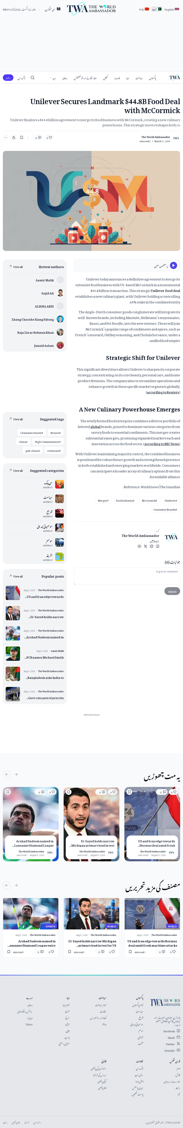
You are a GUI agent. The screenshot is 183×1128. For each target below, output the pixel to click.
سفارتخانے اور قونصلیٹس (85, 77)
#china (23, 441)
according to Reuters (163, 391)
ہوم (178, 1068)
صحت (140, 1043)
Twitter (170, 1043)
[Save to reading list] (22, 137)
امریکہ (67, 1017)
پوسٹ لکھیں (137, 1094)
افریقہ (67, 1011)
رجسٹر (8, 77)
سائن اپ (139, 1074)
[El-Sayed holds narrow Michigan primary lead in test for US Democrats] (35, 613)
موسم (140, 1030)
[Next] (7, 774)
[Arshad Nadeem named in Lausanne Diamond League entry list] (35, 633)
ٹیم (179, 1094)
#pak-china (33, 450)
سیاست (139, 1011)
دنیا (127, 77)
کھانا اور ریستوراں (98, 1017)
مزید (54, 77)
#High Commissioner (48, 441)
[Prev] (16, 774)
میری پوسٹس (137, 1087)
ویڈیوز (30, 1017)
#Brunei (56, 432)
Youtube (169, 1050)
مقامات (103, 1011)
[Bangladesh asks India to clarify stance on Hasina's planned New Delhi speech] (35, 674)
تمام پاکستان (137, 1004)
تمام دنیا (66, 1004)
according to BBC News (162, 443)
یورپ (67, 1037)
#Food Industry (125, 500)
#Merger (103, 500)
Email (171, 1037)
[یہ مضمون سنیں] (173, 265)
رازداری (37, 1122)
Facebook (169, 1030)
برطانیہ (64, 77)
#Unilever (171, 500)
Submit (172, 591)
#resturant (54, 450)
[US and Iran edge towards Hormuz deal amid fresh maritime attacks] (35, 593)
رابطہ (177, 1087)
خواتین (140, 1037)
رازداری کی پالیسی (98, 1068)
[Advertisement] (91, 45)
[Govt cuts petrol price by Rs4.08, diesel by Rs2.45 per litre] (35, 694)
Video (29, 1024)
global (95, 426)
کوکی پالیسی (102, 1081)
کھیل (105, 77)
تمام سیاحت (100, 1004)
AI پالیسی (102, 1087)
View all (18, 266)
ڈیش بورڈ (139, 1081)
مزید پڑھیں (154, 540)
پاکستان (152, 77)
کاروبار (117, 77)
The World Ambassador (140, 534)
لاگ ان (21, 77)
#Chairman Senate (31, 432)
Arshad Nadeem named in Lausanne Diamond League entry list (32, 942)
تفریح (141, 1017)
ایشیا (67, 1024)
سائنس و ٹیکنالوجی (25, 1011)
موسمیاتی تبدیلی (136, 1024)
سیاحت (139, 77)
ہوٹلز (104, 1024)
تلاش (177, 1074)
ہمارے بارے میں (172, 1081)
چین (68, 1030)
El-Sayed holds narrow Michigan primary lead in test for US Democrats (92, 942)
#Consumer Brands (165, 509)
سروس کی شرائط (99, 1074)
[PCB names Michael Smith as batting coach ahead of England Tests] (35, 654)
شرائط (26, 1122)
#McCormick (149, 500)
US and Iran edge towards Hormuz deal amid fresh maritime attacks (152, 942)
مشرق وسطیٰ (64, 1043)
